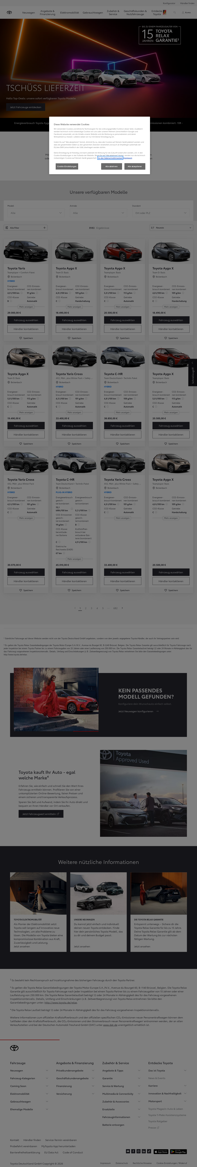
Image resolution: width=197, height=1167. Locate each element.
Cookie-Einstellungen (66, 166)
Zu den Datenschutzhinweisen (110, 158)
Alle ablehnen (111, 166)
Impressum (127, 158)
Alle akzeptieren (135, 166)
